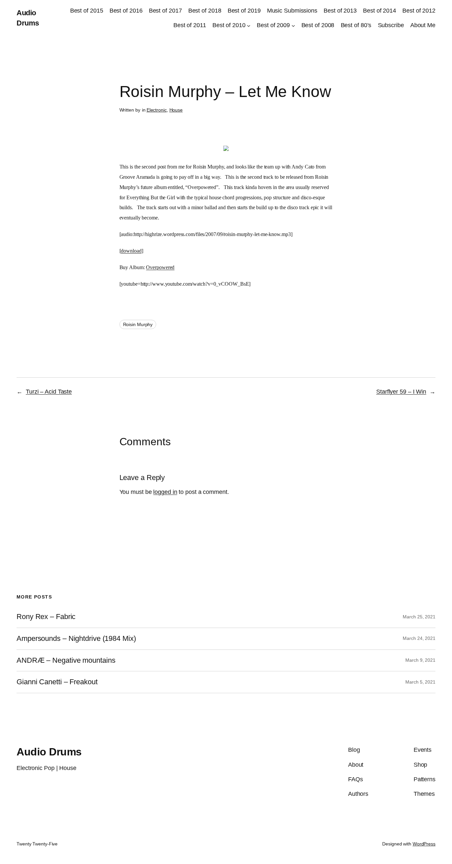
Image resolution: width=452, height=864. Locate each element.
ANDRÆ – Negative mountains (66, 660)
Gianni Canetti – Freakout (57, 682)
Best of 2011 (189, 25)
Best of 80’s (356, 25)
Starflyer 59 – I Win (401, 391)
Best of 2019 (244, 10)
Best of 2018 (204, 10)
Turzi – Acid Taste (49, 391)
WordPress (424, 843)
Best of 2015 (86, 10)
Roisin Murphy (138, 324)
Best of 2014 (379, 10)
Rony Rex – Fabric (46, 617)
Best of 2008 (318, 25)
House (176, 110)
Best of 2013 (340, 10)
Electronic (157, 110)
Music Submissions (292, 10)
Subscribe (391, 25)
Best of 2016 (126, 10)
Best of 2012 (418, 10)
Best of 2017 (165, 10)
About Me (422, 25)
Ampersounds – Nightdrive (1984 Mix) (76, 639)
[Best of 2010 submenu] (248, 25)
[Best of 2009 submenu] (293, 25)
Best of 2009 (273, 25)
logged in (165, 492)
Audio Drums (49, 752)
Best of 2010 (229, 25)
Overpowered (160, 267)
